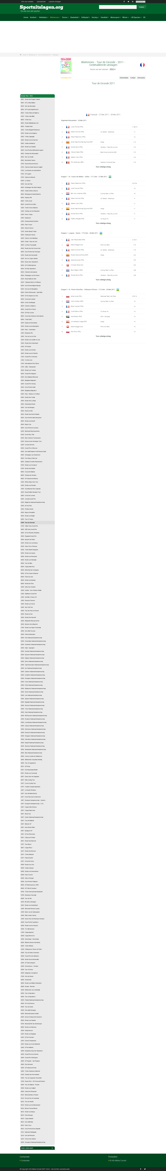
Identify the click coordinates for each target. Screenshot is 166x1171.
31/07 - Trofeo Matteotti (27, 854)
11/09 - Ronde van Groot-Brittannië (30, 1044)
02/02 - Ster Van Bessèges (28, 106)
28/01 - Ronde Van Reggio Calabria (30, 99)
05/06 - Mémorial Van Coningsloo (30, 570)
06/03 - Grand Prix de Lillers (28, 204)
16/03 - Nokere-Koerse (27, 228)
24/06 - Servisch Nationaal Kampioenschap (32, 705)
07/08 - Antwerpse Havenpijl (28, 895)
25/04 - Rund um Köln (27, 411)
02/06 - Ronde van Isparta (28, 553)
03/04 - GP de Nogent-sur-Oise (29, 295)
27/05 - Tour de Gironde (28, 522)
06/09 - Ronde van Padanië (28, 1020)
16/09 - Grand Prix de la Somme (29, 1054)
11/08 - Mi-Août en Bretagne (28, 901)
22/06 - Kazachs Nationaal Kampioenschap (32, 654)
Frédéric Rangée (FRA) (77, 219)
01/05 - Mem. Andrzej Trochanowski (31, 438)
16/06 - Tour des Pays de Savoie (30, 610)
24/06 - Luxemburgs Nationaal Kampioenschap (33, 722)
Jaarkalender (41, 1)
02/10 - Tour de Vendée (27, 1101)
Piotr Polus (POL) (76, 331)
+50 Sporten (135, 17)
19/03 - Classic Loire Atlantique (29, 238)
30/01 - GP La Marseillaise (28, 102)
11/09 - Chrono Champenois (28, 1040)
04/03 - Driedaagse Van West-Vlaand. (31, 187)
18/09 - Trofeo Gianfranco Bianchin (30, 1071)
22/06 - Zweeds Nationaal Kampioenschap (32, 651)
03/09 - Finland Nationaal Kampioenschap (32, 1000)
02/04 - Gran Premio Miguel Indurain (31, 285)
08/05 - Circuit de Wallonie (28, 471)
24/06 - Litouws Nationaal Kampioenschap (32, 725)
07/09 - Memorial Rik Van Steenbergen (31, 1023)
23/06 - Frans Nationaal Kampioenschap (32, 681)
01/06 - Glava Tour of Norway (29, 546)
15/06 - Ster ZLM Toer (27, 607)
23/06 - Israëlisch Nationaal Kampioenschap (33, 675)
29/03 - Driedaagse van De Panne (30, 275)
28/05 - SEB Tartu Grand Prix (29, 529)
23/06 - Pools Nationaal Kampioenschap (32, 685)
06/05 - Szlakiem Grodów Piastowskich (31, 461)
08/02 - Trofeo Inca (26, 119)
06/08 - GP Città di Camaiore (28, 888)
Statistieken (124, 78)
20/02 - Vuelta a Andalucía (28, 143)
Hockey (95, 17)
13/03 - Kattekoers (26, 218)
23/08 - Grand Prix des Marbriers (30, 956)
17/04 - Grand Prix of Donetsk (29, 356)
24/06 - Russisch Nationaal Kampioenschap (33, 732)
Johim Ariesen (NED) (77, 301)
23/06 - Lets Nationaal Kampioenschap (31, 695)
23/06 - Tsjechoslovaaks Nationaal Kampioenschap (35, 664)
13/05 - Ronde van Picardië (28, 485)
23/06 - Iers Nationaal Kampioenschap (31, 668)
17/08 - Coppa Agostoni (27, 932)
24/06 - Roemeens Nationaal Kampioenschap (33, 729)
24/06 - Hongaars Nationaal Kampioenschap (33, 736)
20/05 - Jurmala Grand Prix (28, 499)
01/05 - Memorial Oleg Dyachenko (30, 431)
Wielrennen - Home (27, 91)
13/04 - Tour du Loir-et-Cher (28, 336)
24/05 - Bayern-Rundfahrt (28, 512)
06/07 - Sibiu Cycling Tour (28, 780)
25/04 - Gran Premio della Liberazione (31, 417)
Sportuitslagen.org (28, 7)
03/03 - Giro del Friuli (26, 184)
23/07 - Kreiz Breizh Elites (28, 827)
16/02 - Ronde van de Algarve (29, 133)
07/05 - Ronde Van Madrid (28, 468)
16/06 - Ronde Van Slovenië (28, 617)
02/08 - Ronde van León (27, 864)
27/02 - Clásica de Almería (28, 177)
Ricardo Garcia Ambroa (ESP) (79, 255)
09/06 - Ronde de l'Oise (27, 583)
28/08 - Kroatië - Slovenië (28, 986)
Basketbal (74, 17)
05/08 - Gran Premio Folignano (29, 881)
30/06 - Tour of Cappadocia (28, 763)
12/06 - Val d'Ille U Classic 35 (29, 597)
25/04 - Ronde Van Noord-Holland (30, 414)
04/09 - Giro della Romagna (28, 1010)
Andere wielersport (27, 1148)
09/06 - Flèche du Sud (27, 576)
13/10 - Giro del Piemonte (28, 1135)
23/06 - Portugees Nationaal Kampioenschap (33, 678)
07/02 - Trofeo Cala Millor (28, 116)
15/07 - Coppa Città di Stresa (29, 807)
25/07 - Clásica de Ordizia (28, 837)
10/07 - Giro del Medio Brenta (29, 793)
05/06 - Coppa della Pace (28, 566)
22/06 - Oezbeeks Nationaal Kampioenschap (33, 644)
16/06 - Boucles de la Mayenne (29, 624)
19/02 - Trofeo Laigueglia (27, 136)
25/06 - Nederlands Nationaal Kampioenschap (33, 749)
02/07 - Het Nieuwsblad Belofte (29, 769)
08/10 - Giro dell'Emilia (27, 1122)
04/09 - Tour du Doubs (27, 1006)
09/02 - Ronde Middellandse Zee (30, 123)
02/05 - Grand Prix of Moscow (29, 448)
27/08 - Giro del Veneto (27, 976)
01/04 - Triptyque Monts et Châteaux (31, 282)
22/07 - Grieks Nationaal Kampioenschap (32, 817)
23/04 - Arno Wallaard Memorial (29, 377)
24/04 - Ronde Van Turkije (28, 397)
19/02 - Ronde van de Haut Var (29, 140)
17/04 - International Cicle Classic (30, 363)
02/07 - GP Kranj (25, 766)
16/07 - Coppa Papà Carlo (28, 810)
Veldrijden (43, 17)
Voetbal (33, 17)
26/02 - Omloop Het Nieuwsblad (29, 153)
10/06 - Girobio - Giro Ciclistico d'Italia (31, 590)
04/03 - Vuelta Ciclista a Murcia (29, 190)
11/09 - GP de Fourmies (27, 1037)
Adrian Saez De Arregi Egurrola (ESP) (82, 142)
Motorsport (115, 17)
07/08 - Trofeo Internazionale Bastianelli (31, 891)
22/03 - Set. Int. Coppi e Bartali (29, 258)
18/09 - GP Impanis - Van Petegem (30, 1061)
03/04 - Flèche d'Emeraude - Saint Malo (31, 292)
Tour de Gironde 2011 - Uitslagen (48, 55)
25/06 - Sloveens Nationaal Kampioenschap (33, 746)
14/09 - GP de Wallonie (27, 1047)
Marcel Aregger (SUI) (77, 245)
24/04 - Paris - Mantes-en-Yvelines (30, 394)
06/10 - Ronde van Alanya (28, 1111)
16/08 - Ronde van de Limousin (29, 925)
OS (144, 17)
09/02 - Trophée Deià (26, 126)
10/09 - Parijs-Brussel (27, 1030)
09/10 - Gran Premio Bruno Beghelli (30, 1128)
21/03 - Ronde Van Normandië (29, 255)
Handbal (104, 17)
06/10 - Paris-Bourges (27, 1115)
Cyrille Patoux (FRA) (77, 311)
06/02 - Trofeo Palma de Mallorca (30, 113)
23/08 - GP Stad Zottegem (28, 962)
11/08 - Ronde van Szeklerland (29, 905)
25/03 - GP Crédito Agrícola (28, 265)
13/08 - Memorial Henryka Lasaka (30, 908)
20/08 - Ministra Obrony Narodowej (30, 942)
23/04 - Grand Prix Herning (28, 383)
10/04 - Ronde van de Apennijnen (30, 326)
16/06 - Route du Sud (26, 614)
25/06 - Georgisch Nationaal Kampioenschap (33, 1142)
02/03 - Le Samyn (25, 180)
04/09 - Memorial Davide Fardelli (29, 1013)
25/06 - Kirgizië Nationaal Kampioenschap (32, 742)
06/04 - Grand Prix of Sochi (28, 309)
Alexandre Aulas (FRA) (77, 260)
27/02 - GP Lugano (26, 173)
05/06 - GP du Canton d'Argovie (29, 573)
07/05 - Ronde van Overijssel (29, 465)
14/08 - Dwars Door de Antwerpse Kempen (32, 918)
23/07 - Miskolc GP (26, 824)
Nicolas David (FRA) (77, 147)
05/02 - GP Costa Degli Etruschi (29, 109)
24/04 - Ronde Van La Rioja (28, 400)
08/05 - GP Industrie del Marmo (29, 478)
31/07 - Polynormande (27, 857)
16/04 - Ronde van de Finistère (29, 353)
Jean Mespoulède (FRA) (78, 240)
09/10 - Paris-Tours (26, 1125)
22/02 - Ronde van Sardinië (28, 146)
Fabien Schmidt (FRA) (77, 132)
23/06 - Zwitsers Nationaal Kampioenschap (32, 671)
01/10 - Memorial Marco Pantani (29, 1094)
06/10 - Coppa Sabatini (27, 1118)
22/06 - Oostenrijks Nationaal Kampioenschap (33, 641)
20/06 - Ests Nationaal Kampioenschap (31, 637)
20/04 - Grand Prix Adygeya (28, 373)
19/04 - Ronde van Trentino (28, 370)
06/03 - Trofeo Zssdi (26, 201)
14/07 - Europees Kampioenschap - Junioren (33, 800)
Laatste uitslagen (55, 1)
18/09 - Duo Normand (27, 1064)
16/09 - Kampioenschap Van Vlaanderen (32, 1050)
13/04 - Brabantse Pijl (26, 333)
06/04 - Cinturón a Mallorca (28, 306)
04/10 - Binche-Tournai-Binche (29, 1108)
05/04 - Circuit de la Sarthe (28, 299)
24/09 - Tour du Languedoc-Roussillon (31, 1078)
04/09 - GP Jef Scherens (27, 1003)
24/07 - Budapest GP (26, 830)
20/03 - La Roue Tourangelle (28, 245)
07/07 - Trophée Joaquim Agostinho (30, 786)
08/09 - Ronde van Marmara (28, 1027)
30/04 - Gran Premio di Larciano (29, 427)
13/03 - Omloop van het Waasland (30, 211)
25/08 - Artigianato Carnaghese (29, 973)
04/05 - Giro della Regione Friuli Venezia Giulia (33, 451)
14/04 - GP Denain (26, 346)
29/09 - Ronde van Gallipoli (28, 1088)
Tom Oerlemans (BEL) (77, 162)
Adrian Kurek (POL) (76, 296)
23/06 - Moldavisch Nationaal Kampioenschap (33, 688)
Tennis (64, 17)
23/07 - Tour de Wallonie (27, 820)
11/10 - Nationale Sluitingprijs (28, 1132)
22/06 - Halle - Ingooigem (27, 648)
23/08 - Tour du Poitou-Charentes (30, 952)
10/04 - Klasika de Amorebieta (29, 322)
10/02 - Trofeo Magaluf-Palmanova (30, 129)
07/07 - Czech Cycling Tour (28, 783)
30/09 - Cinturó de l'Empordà (28, 1091)
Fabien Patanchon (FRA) (78, 137)
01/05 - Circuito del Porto (27, 444)
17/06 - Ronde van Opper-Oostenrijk (31, 627)
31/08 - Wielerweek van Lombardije (30, 990)
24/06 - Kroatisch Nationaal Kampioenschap (33, 719)
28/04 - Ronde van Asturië (28, 421)
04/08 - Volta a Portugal (27, 878)
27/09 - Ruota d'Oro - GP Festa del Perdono (33, 1081)
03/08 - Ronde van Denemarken (29, 871)
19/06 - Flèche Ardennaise (28, 634)
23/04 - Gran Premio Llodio (28, 387)
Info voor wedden (27, 1)
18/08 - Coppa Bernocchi (27, 935)
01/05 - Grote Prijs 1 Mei (27, 434)
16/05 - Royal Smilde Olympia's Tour (31, 492)
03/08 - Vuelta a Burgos (27, 868)
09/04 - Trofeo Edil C (26, 319)
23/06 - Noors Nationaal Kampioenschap (32, 661)
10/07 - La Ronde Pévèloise (28, 790)
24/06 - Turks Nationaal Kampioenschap (32, 708)
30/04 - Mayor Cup (26, 424)
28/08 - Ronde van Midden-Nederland (31, 983)
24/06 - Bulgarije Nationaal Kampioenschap (32, 702)
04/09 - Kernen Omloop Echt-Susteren (31, 1017)
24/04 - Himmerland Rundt (28, 404)
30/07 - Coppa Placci (26, 847)
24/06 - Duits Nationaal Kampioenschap (31, 712)
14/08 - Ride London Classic (28, 915)
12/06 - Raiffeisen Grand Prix (29, 593)
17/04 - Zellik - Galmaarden (28, 366)
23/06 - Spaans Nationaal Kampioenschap (32, 698)
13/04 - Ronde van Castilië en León (30, 339)
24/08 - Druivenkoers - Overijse (29, 966)
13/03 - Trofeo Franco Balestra (29, 207)
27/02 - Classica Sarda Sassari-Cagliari (31, 167)
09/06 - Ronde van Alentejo (28, 580)
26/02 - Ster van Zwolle (27, 157)
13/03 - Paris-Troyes (26, 224)
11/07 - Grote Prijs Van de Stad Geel (31, 797)
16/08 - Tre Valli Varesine (27, 929)
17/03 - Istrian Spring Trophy (28, 231)
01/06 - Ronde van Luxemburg (29, 543)
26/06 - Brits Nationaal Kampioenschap (31, 753)
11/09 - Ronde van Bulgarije (28, 1034)
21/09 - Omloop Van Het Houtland (30, 1074)
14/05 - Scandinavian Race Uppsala (30, 488)
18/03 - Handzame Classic (28, 234)
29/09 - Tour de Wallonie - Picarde (30, 1084)
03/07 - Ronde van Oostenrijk (29, 773)
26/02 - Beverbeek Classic (28, 160)
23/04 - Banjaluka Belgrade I (28, 380)
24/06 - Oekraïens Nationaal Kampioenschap (33, 739)
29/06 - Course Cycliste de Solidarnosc (31, 756)
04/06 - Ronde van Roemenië (29, 556)
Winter (124, 17)
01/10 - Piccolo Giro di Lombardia (30, 1098)
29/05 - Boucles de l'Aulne (28, 539)
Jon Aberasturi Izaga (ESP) (79, 321)
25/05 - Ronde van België (28, 515)
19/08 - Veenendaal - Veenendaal (30, 939)
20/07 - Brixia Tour (26, 813)
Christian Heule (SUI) (77, 265)
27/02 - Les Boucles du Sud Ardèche (31, 170)
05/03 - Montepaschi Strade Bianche (31, 194)
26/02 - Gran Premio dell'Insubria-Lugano (32, 150)
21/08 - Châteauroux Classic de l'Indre (31, 949)
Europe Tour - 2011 (27, 96)
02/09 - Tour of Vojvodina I (28, 993)
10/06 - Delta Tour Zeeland (28, 587)
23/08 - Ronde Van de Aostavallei (30, 959)
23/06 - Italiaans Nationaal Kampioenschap (32, 658)
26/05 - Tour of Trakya (27, 519)
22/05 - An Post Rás (26, 505)
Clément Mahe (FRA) (77, 152)
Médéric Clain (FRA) (77, 157)
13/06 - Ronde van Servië (28, 604)
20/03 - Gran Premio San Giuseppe (30, 251)
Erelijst (132, 78)
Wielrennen (54, 17)
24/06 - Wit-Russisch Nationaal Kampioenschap (34, 715)
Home (26, 17)
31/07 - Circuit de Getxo (27, 861)
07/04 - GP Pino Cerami (27, 312)
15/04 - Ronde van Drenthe (28, 350)
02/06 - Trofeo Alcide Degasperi (29, 549)
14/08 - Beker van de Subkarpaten (30, 912)
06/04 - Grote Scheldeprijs (28, 302)
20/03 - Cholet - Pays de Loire (29, 241)
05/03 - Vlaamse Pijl (26, 197)
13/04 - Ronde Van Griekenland (29, 343)
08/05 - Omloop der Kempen (28, 475)
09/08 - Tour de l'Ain (26, 898)
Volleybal (84, 17)
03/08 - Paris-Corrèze (27, 874)
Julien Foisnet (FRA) (77, 127)
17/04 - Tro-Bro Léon (26, 360)
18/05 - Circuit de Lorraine (28, 495)
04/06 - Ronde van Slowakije (28, 559)
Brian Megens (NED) (77, 270)
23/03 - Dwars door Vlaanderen (29, 262)
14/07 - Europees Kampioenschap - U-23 (32, 803)
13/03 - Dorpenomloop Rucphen (29, 221)
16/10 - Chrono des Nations (28, 1139)
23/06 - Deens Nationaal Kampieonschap (32, 692)
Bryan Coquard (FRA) (77, 306)
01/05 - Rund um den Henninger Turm (31, 441)
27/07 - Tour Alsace (26, 844)
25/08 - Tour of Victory (27, 969)
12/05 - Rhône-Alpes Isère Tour (29, 482)
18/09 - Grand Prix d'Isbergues (29, 1057)
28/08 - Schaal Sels (26, 979)
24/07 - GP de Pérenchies (28, 834)
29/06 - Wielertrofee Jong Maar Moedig (31, 759)
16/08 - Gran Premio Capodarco (29, 922)
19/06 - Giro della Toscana (28, 631)
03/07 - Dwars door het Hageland (30, 776)
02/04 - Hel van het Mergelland (29, 289)
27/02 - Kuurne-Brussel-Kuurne (29, 163)
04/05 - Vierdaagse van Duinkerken (30, 455)
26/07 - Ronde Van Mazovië (28, 841)
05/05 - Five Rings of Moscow (29, 458)
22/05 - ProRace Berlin (27, 509)
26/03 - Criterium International (29, 272)
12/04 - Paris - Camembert (28, 329)
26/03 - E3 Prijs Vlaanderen (28, 268)
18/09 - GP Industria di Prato (28, 1067)
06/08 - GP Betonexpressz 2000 (30, 885)
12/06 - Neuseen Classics (28, 600)
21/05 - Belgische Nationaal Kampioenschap (33, 502)
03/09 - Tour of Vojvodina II (28, 996)
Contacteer (25, 1160)
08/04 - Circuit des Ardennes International (32, 316)
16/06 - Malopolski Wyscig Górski (30, 620)
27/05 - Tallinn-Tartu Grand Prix (29, 526)
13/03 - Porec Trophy (27, 214)
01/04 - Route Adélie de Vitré (28, 278)
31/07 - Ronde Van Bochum (28, 851)
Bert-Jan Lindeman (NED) (78, 193)
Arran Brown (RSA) (76, 316)
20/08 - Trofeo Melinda (27, 946)
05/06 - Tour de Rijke (26, 563)
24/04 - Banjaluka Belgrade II (28, 390)
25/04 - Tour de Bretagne (27, 407)
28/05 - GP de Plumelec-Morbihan (30, 532)
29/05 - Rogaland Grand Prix (28, 536)
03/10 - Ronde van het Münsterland (30, 1105)
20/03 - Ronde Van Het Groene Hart (30, 248)
